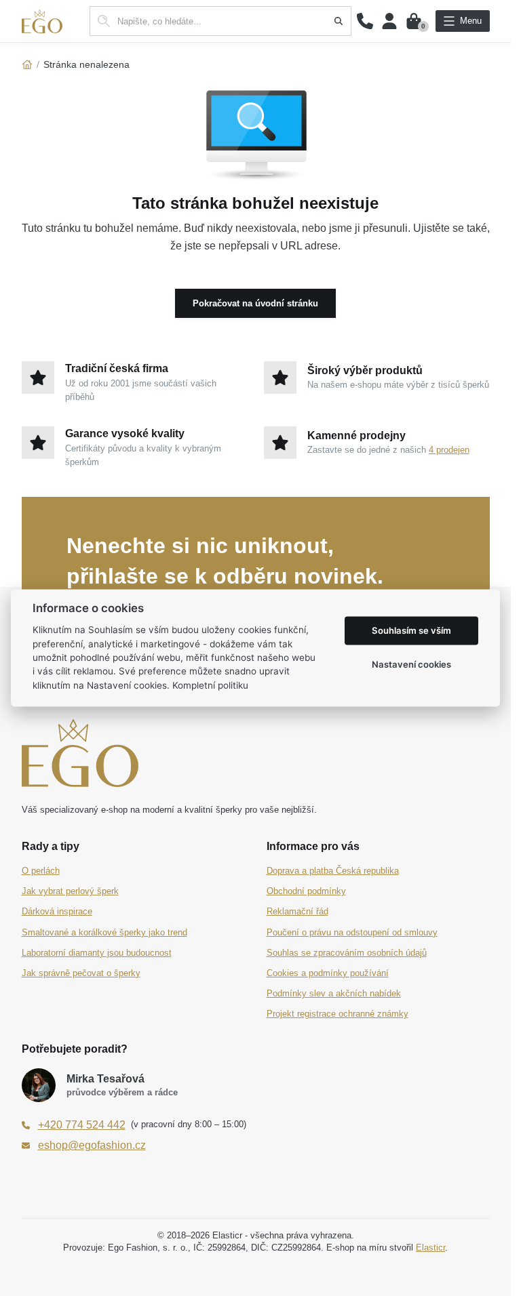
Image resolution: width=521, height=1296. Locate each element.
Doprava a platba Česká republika (333, 871)
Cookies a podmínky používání (328, 973)
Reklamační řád (297, 911)
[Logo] (42, 21)
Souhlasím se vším (411, 630)
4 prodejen (449, 450)
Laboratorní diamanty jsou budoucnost (97, 953)
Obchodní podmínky (306, 891)
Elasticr (430, 1247)
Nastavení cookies (411, 664)
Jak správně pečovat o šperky (81, 973)
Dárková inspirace (57, 911)
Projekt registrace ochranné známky (337, 1014)
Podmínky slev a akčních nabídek (334, 993)
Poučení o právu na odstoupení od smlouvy (352, 932)
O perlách (41, 871)
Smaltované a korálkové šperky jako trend (104, 932)
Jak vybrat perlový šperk (70, 891)
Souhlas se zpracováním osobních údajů (347, 953)
